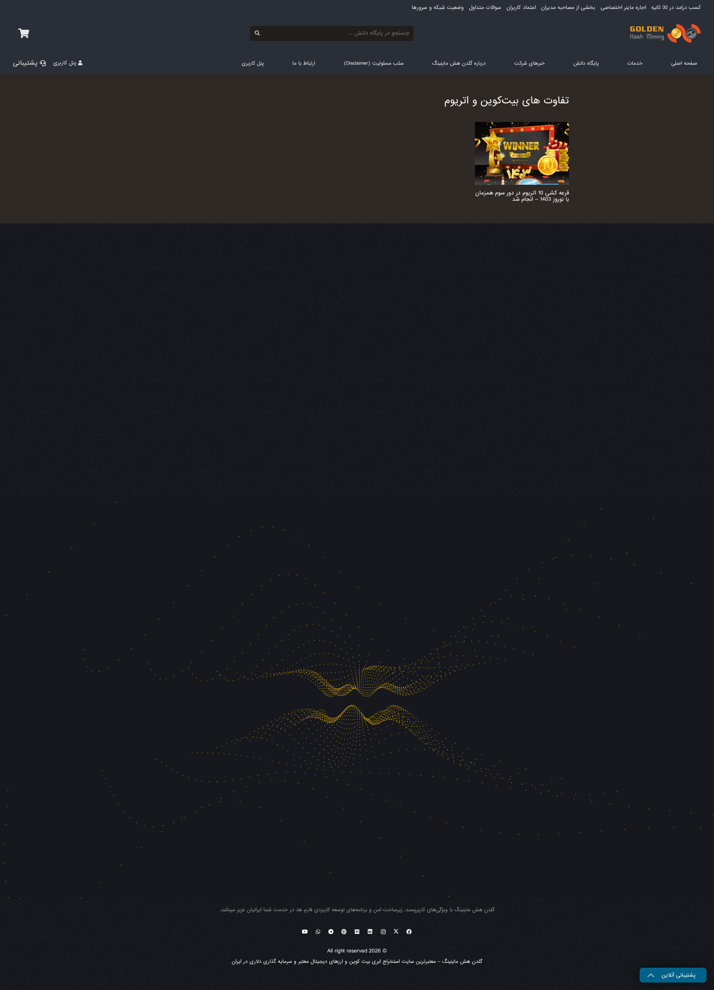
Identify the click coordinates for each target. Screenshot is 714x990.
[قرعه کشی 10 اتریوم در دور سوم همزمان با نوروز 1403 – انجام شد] (522, 153)
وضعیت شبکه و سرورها (438, 7)
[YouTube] (305, 931)
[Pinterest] (344, 931)
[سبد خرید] (23, 33)
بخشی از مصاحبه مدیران (568, 7)
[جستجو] (257, 33)
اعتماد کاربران (521, 7)
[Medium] (357, 931)
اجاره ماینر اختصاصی (623, 7)
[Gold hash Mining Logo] (460, 33)
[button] (623, 63)
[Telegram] (331, 931)
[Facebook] (409, 931)
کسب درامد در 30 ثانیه (676, 7)
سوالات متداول (485, 7)
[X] (396, 931)
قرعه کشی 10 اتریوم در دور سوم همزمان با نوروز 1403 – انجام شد (522, 196)
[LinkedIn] (370, 931)
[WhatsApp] (318, 931)
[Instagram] (383, 931)
